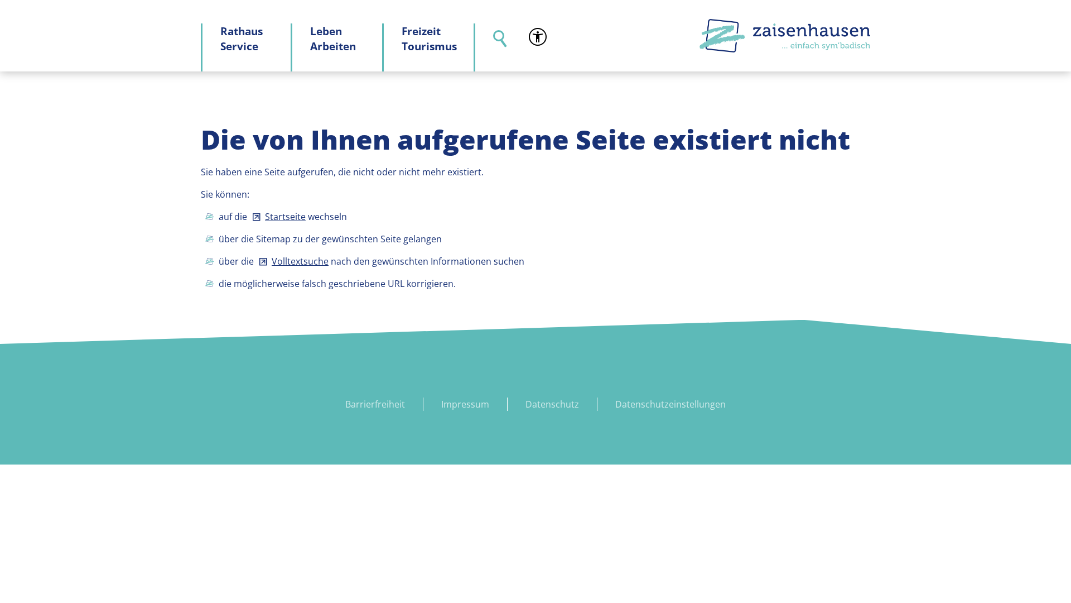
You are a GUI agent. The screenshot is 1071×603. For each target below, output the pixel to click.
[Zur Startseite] (784, 35)
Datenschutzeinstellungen (670, 404)
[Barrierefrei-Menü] (538, 37)
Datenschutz (552, 404)
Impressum (465, 404)
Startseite (285, 216)
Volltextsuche (300, 261)
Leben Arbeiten (333, 38)
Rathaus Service (241, 38)
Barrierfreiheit (375, 404)
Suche (493, 47)
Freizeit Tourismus (429, 38)
